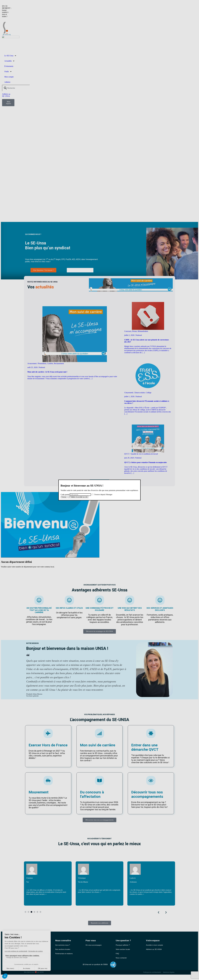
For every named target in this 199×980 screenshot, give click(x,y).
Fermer (63, 497)
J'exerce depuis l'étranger (103, 494)
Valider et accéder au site (79, 497)
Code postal (65, 494)
